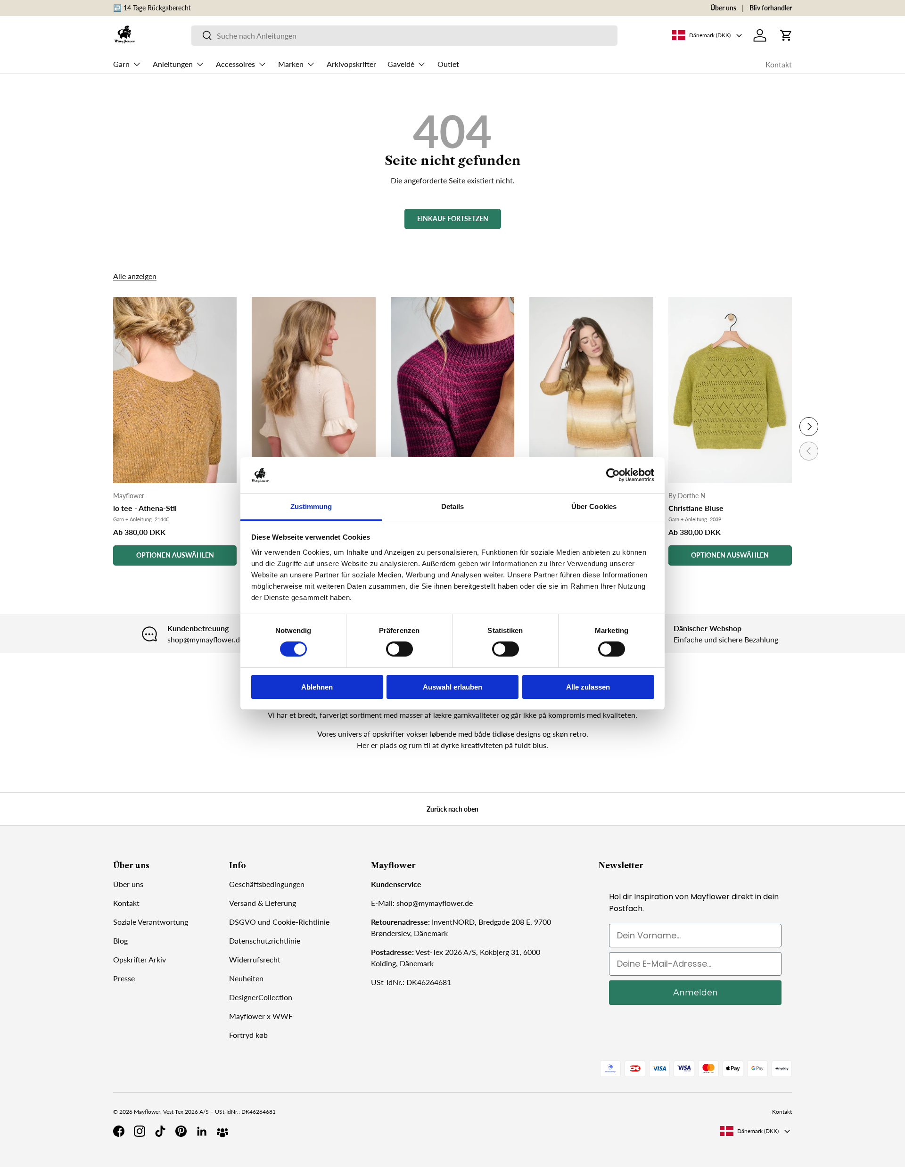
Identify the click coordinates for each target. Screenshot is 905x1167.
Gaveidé (400, 63)
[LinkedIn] (201, 1131)
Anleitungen (173, 63)
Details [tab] (452, 506)
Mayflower (147, 1111)
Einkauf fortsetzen (452, 218)
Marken (291, 63)
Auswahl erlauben (452, 687)
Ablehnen (317, 687)
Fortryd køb (248, 1034)
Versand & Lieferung (262, 902)
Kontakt (778, 64)
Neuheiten (246, 978)
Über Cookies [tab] (594, 506)
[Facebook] (118, 1131)
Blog (120, 940)
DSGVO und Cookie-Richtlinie (279, 921)
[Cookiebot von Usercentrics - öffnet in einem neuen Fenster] (613, 475)
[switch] (399, 649)
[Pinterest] (181, 1131)
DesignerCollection (260, 997)
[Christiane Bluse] (730, 390)
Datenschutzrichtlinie (264, 940)
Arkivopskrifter (351, 63)
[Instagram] (139, 1131)
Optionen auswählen (175, 555)
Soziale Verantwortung (150, 921)
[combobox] (404, 35)
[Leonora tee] (313, 390)
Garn (121, 63)
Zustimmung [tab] (311, 506)
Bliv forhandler (770, 8)
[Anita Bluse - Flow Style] (591, 390)
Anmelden (695, 992)
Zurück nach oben (452, 809)
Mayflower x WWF (261, 1015)
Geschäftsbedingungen (266, 883)
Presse (124, 978)
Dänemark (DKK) (758, 1130)
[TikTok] (160, 1131)
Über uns (723, 8)
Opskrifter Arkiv (139, 959)
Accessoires (235, 63)
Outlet (448, 63)
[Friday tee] (452, 390)
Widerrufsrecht (254, 959)
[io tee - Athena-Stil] (175, 390)
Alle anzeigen (134, 275)
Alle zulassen (588, 687)
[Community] (222, 1131)
